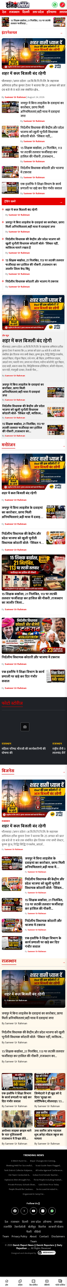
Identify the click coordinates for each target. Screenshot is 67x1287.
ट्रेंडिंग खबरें (10, 201)
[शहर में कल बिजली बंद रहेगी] (33, 53)
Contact (44, 1236)
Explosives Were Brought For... (18, 1179)
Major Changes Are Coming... (43, 1161)
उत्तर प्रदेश (38, 12)
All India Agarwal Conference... (49, 1170)
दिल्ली (26, 12)
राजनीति (8, 1227)
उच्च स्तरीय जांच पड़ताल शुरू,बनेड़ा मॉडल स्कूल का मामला (48, 1134)
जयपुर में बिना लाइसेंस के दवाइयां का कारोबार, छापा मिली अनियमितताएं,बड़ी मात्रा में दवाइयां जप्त (34, 224)
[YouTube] (33, 1210)
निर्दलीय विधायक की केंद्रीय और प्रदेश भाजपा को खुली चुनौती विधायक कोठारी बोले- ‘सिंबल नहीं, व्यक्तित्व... (23, 410)
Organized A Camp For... (33, 1194)
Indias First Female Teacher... (46, 1175)
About (33, 1236)
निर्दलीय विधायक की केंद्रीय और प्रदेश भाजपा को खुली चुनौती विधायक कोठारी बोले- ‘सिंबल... (44, 884)
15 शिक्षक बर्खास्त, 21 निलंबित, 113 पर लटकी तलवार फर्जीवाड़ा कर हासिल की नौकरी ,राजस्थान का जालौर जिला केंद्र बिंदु (34, 264)
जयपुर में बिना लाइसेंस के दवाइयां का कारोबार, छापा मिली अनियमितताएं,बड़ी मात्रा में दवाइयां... (45, 865)
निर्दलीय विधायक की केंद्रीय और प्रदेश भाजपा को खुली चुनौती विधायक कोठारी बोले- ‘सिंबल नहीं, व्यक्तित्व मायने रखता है (32, 243)
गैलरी (29, 1232)
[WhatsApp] (52, 1210)
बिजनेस (8, 771)
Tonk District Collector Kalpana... (18, 1170)
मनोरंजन (8, 445)
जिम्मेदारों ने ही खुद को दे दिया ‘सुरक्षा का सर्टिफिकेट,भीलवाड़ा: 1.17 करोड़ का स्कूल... (48, 1099)
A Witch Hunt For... (19, 1161)
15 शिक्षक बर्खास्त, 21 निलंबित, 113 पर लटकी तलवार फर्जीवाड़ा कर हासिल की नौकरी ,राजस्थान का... (23, 427)
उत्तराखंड (58, 1222)
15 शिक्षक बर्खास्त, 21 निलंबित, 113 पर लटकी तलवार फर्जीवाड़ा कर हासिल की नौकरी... (44, 904)
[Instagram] (42, 1210)
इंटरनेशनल (9, 33)
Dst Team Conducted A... (19, 1175)
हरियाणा (51, 12)
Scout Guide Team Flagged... (48, 1165)
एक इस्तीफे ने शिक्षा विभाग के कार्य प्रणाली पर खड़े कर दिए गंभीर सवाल (23, 676)
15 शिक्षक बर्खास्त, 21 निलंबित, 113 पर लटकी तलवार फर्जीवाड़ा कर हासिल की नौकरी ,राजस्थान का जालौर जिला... (32, 598)
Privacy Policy (19, 1236)
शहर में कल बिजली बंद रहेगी (24, 73)
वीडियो (37, 1232)
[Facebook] (15, 1210)
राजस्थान (14, 12)
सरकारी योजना (55, 1227)
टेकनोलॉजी (19, 1227)
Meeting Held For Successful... (19, 1165)
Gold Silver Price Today (48, 1184)
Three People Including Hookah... (48, 1179)
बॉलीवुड (32, 1227)
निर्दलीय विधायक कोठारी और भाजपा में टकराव (32, 281)
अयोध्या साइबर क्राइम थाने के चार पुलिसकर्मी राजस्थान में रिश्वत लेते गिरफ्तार (16, 1136)
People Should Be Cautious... (21, 1189)
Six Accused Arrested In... (47, 1189)
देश (4, 12)
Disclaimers (58, 1236)
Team (5, 1236)
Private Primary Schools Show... (22, 1184)
